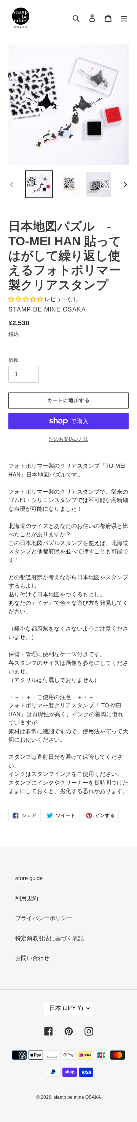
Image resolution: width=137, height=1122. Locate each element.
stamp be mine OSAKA (77, 1097)
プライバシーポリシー (43, 918)
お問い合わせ (32, 958)
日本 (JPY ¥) (66, 1008)
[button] (26, 299)
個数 (13, 360)
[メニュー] (124, 18)
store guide (29, 878)
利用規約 (26, 898)
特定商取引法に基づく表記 (49, 938)
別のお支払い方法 (68, 439)
